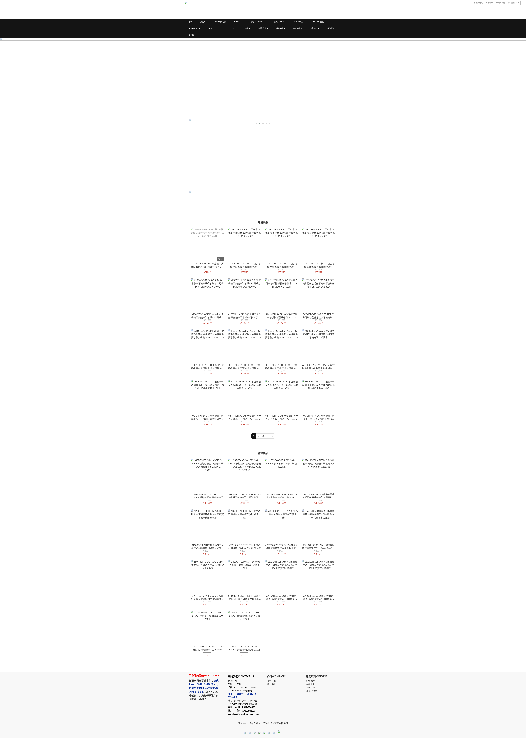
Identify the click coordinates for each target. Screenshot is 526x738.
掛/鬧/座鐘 (262, 28)
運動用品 (280, 28)
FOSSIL (222, 28)
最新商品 (203, 22)
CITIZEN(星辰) (319, 22)
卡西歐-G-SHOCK (256, 22)
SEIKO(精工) (299, 22)
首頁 (190, 22)
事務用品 (296, 28)
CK (209, 28)
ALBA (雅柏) (193, 28)
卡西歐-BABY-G (278, 22)
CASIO (237, 22)
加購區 (192, 34)
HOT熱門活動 (220, 22)
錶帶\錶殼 (314, 28)
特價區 (330, 28)
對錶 (246, 28)
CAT (235, 28)
